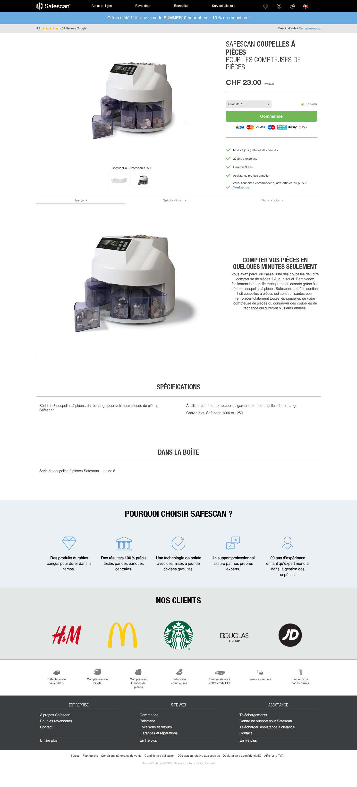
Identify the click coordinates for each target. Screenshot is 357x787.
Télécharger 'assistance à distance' (267, 727)
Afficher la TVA (273, 755)
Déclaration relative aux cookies (199, 755)
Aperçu (79, 200)
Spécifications (172, 200)
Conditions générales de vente (121, 755)
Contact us (241, 187)
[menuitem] (53, 6)
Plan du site (90, 755)
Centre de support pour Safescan (265, 721)
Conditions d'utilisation (159, 755)
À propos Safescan (55, 715)
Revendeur (142, 6)
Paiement (147, 721)
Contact (46, 727)
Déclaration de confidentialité (242, 755)
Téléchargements (253, 715)
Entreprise (181, 6)
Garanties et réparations (159, 733)
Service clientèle (223, 6)
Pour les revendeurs (56, 721)
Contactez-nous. (310, 28)
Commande (271, 116)
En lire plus (49, 741)
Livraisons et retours (156, 727)
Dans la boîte (270, 200)
